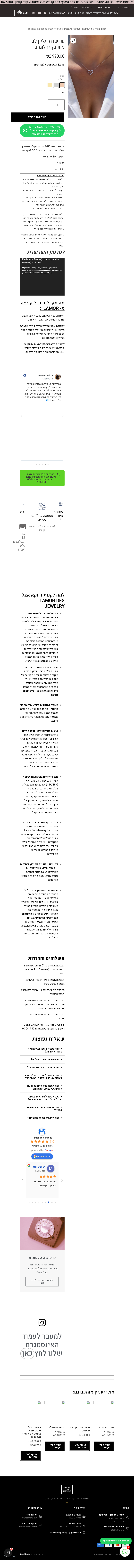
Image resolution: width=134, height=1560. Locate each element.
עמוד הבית (123, 7)
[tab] (42, 1050)
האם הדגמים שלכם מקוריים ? (43, 1118)
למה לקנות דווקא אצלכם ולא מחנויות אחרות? (45, 1050)
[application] (42, 277)
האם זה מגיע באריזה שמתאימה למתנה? (44, 1108)
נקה (63, 92)
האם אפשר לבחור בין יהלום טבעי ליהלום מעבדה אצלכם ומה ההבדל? (43, 1076)
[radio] (62, 85)
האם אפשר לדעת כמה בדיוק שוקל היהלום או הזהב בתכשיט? (45, 1098)
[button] (48, 464)
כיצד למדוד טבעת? (81, 7)
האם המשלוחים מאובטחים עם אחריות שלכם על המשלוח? (44, 1087)
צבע (62, 76)
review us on (43, 1156)
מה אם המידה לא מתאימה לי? (43, 1067)
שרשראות (87, 29)
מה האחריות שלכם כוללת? (45, 1060)
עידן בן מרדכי (38, 1166)
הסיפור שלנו (104, 7)
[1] (124, 1553)
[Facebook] (45, 13)
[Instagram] (33, 13)
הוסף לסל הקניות (37, 117)
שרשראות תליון (72, 29)
